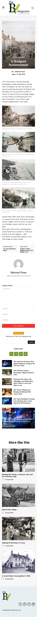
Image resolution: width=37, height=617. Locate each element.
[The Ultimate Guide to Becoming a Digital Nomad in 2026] (7, 372)
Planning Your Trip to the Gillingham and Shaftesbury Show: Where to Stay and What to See (23, 382)
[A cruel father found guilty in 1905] (18, 561)
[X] (16, 354)
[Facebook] (11, 354)
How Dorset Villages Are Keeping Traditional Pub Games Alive (22, 392)
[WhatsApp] (26, 354)
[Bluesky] (33, 604)
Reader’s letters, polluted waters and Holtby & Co (26, 250)
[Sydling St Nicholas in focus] (18, 528)
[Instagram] (24, 604)
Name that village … (10, 510)
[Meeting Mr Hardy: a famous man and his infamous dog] (18, 460)
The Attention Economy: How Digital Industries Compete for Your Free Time (24, 363)
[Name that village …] (18, 495)
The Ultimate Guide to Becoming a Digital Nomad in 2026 (24, 373)
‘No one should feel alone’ (9, 249)
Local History (18, 57)
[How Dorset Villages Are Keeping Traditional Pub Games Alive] (7, 391)
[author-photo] (3, 479)
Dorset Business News (10, 416)
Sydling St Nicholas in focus (13, 543)
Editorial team (20, 71)
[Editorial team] (18, 264)
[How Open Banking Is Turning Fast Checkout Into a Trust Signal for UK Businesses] (7, 400)
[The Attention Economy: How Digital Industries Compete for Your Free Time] (7, 363)
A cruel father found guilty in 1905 (16, 576)
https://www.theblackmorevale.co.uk (18, 276)
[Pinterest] (21, 354)
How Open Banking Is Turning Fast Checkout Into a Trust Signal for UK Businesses (24, 401)
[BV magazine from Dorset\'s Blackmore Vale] (19, 8)
